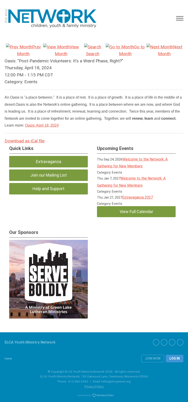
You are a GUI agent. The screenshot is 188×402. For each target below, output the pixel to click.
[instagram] (180, 342)
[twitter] (164, 342)
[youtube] (172, 342)
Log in (174, 358)
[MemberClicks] (50, 18)
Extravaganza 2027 (137, 197)
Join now (152, 358)
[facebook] (156, 342)
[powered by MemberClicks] (94, 395)
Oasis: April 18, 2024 (42, 125)
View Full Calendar (136, 211)
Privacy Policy (94, 386)
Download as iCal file (24, 141)
